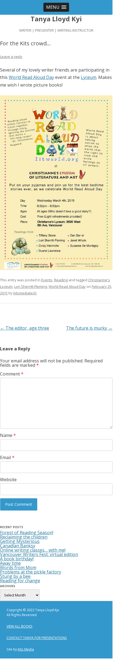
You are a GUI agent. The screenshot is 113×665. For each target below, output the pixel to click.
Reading (61, 279)
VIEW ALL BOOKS (19, 626)
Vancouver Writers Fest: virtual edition (39, 554)
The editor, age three (24, 328)
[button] (56, 7)
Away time (10, 563)
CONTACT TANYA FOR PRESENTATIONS (37, 638)
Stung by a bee (15, 576)
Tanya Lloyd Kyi (56, 19)
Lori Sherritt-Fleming (30, 286)
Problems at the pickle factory (30, 572)
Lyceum (88, 77)
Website (8, 480)
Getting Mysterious (20, 541)
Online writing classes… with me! (33, 550)
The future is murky (89, 328)
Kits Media (26, 649)
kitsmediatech (25, 293)
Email (7, 457)
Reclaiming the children (23, 537)
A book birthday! (17, 559)
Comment (11, 374)
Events (46, 279)
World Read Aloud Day (31, 77)
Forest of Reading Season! (26, 533)
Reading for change (20, 581)
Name (8, 435)
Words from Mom (18, 567)
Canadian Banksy (17, 546)
